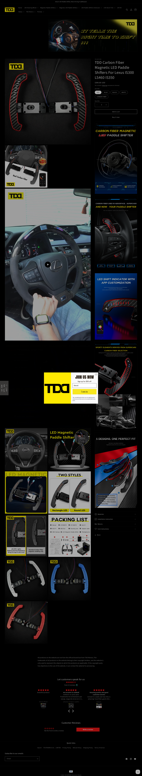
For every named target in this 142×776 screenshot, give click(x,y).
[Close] (96, 374)
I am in (84, 392)
